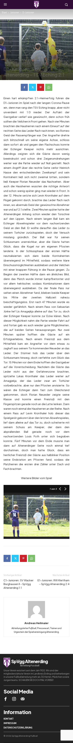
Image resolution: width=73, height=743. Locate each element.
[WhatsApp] (48, 87)
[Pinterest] (40, 87)
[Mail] (22, 699)
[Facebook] (24, 87)
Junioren (14, 12)
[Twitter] (32, 87)
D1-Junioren (34, 63)
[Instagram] (14, 699)
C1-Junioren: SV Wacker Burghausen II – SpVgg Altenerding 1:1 (18, 583)
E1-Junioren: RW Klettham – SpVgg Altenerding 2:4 (53, 582)
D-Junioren (28, 12)
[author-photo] (36, 617)
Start (4, 12)
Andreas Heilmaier (36, 623)
